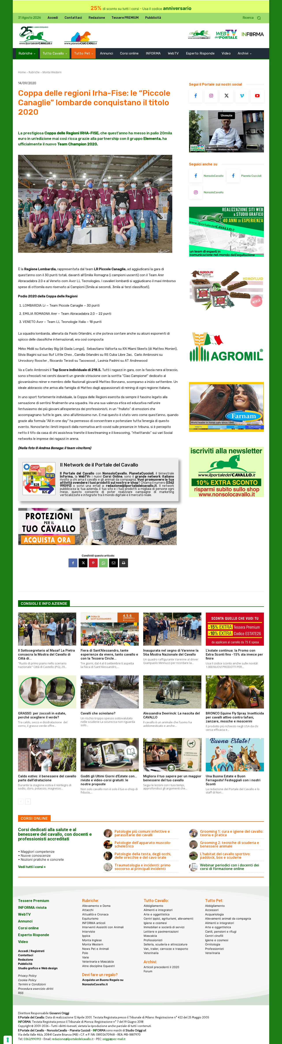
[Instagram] (211, 96)
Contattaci (25, 955)
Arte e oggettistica (156, 914)
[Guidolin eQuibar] (226, 314)
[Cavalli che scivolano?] (110, 691)
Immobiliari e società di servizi (164, 927)
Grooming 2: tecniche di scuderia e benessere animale (229, 844)
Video (23, 941)
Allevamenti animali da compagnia (228, 918)
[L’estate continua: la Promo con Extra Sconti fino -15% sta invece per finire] (235, 629)
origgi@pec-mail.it (113, 1039)
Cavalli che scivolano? (98, 713)
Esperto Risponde (33, 935)
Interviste (88, 931)
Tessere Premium (33, 900)
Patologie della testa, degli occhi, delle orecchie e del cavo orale (143, 855)
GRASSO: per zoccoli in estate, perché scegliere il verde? (42, 715)
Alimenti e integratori (158, 910)
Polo (85, 953)
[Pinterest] (93, 563)
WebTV (24, 914)
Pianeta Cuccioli (251, 175)
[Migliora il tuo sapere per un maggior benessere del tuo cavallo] (172, 754)
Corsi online (28, 928)
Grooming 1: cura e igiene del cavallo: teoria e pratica (231, 833)
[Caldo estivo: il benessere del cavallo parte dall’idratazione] (47, 754)
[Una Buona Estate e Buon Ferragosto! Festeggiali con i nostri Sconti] (235, 754)
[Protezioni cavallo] (98, 526)
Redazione (25, 959)
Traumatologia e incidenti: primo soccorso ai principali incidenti (143, 867)
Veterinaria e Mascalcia (98, 961)
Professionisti (153, 940)
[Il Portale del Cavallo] (36, 35)
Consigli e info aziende (44, 603)
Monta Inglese (92, 940)
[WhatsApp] (103, 563)
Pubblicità (25, 963)
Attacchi (87, 910)
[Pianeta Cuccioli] (233, 175)
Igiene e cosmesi (155, 923)
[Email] (113, 563)
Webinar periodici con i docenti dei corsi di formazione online (229, 867)
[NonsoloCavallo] (195, 175)
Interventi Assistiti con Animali (103, 927)
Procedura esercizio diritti (35, 988)
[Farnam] (226, 431)
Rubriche (34, 72)
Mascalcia (150, 935)
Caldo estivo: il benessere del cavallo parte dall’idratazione (47, 778)
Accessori (212, 910)
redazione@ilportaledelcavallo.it (72, 1039)
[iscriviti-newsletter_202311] (226, 496)
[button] (253, 18)
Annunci (25, 921)
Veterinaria (151, 953)
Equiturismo (90, 918)
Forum (148, 971)
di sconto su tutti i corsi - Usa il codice (141, 9)
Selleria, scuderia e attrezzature (165, 944)
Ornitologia (212, 944)
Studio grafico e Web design (38, 968)
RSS (20, 993)
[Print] (123, 563)
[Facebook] (73, 563)
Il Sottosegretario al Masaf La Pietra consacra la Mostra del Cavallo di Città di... (46, 654)
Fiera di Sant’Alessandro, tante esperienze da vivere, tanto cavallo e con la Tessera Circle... (109, 654)
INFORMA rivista (32, 907)
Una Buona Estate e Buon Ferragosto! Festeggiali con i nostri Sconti (233, 780)
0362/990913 (32, 1039)
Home (22, 72)
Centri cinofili (214, 935)
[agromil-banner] (226, 372)
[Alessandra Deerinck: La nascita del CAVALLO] (172, 691)
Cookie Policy (27, 980)
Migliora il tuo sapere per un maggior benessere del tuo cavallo (172, 778)
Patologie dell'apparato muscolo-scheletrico (143, 844)
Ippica (86, 935)
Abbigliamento (153, 905)
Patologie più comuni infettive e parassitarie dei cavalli (142, 833)
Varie (85, 957)
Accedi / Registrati (31, 951)
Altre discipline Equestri (98, 966)
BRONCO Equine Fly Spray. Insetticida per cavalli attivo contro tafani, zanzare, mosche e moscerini (235, 717)
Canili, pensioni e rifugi (220, 931)
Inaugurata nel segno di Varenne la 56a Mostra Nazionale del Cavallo (171, 652)
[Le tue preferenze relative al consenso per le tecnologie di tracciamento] (8, 1040)
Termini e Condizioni (32, 984)
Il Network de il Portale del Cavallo (99, 465)
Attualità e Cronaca (95, 914)
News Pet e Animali (95, 948)
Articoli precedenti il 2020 (161, 967)
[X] (83, 563)
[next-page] (28, 801)
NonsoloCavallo (213, 175)
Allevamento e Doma (96, 905)
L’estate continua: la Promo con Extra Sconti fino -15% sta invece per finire (234, 654)
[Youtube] (257, 96)
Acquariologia (214, 914)
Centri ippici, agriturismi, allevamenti (168, 918)
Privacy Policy (27, 975)
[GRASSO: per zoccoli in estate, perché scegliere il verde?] (47, 691)
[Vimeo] (242, 96)
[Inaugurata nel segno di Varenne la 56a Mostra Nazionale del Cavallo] (172, 629)
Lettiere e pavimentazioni (161, 931)
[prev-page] (21, 801)
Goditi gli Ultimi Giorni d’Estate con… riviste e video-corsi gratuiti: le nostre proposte (109, 780)
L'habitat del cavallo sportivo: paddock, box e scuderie (225, 855)
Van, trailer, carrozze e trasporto (166, 948)
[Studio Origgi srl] (226, 255)
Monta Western (52, 72)
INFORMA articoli (93, 923)
